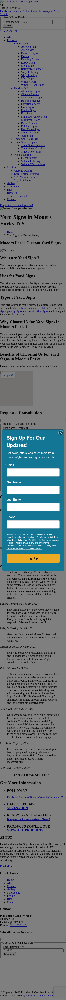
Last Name (14, 499)
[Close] (61, 433)
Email (10, 464)
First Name (14, 482)
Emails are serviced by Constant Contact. (24, 548)
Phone (11, 516)
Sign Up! (33, 558)
